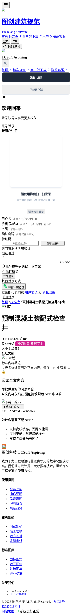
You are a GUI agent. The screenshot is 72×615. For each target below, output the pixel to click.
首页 (5, 36)
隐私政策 (48, 292)
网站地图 (8, 611)
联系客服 (59, 36)
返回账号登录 (36, 211)
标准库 (15, 302)
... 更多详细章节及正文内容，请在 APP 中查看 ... (36, 367)
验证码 (6, 239)
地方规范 (16, 536)
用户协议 (31, 292)
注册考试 (16, 541)
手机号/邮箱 (10, 224)
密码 (5, 229)
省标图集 (16, 569)
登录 (5, 41)
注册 (15, 41)
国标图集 (16, 559)
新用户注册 (10, 131)
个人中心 (45, 36)
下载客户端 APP (12, 406)
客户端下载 (30, 36)
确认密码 (8, 234)
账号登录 (8, 126)
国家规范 (16, 526)
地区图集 (16, 564)
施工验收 (16, 531)
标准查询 (15, 36)
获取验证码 (53, 243)
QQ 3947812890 (18, 594)
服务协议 (16, 503)
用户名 (6, 219)
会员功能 (16, 489)
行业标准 (16, 573)
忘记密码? (65, 262)
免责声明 (16, 498)
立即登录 (8, 276)
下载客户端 (13, 46)
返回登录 (8, 297)
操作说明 (16, 494)
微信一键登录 (16, 287)
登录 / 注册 (36, 77)
